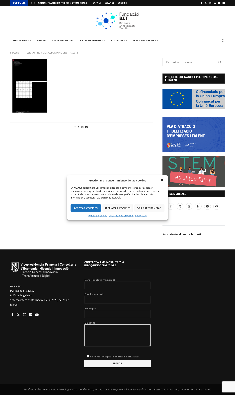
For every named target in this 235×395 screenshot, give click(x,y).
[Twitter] (206, 3)
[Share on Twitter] (78, 127)
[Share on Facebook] (75, 127)
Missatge (89, 322)
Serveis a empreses (144, 40)
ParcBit (41, 40)
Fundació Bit (21, 40)
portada (14, 52)
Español (109, 2)
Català (97, 2)
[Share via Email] (86, 127)
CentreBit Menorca (91, 40)
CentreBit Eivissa (62, 40)
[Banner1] (193, 99)
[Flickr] (219, 3)
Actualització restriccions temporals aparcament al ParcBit (77, 3)
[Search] (223, 40)
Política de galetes (97, 215)
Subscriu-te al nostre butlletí (181, 234)
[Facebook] (201, 3)
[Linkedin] (215, 3)
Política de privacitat (22, 290)
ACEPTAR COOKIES (85, 208)
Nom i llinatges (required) (99, 280)
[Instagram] (210, 3)
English (122, 2)
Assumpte (90, 308)
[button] (162, 180)
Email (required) (93, 294)
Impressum (141, 215)
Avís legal (15, 286)
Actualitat (118, 40)
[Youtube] (224, 3)
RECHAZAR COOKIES (117, 208)
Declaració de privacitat (121, 215)
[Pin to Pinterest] (82, 127)
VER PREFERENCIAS (149, 208)
